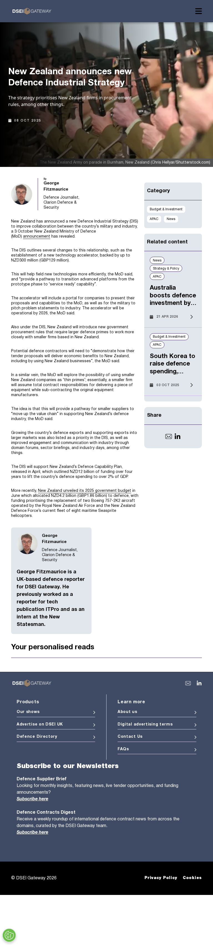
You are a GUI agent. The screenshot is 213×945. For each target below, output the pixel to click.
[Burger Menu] (198, 11)
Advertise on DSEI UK (40, 724)
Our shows (28, 712)
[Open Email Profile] (168, 436)
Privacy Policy (160, 878)
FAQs (123, 749)
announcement (36, 236)
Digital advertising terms (145, 724)
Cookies (192, 878)
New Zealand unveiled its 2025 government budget (84, 491)
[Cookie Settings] (9, 935)
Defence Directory (37, 737)
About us (127, 712)
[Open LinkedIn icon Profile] (177, 436)
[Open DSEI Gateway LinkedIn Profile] (199, 683)
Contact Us (130, 737)
